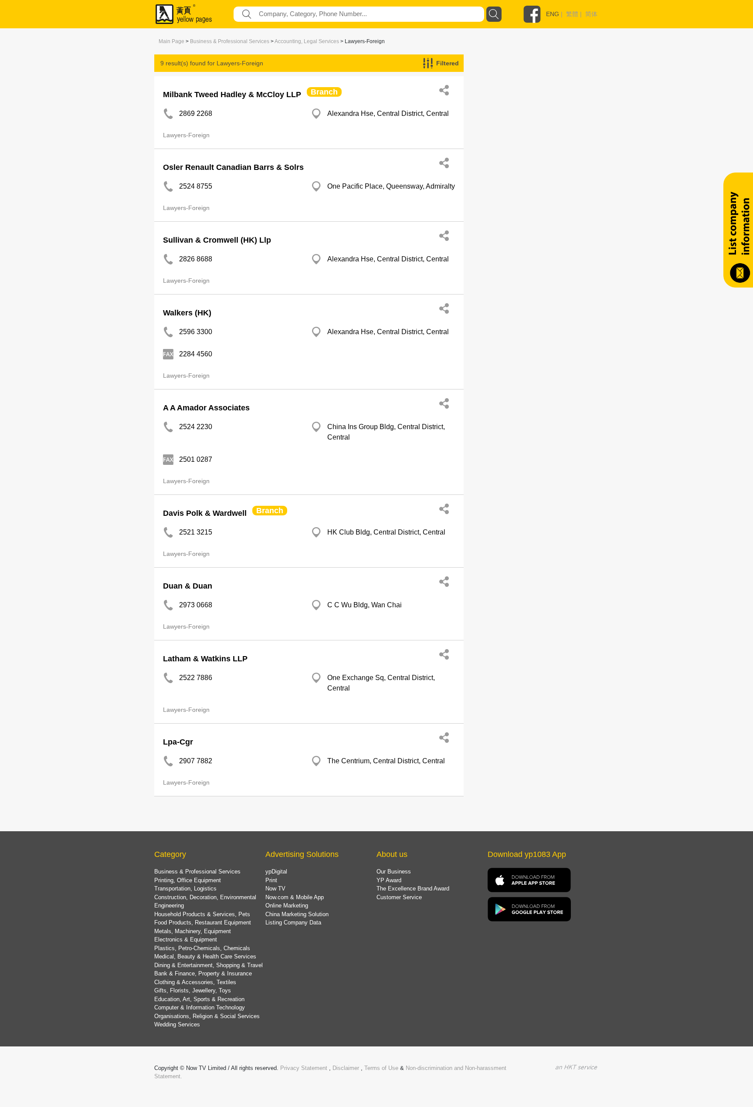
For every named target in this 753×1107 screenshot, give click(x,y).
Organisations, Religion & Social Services (207, 1016)
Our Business (393, 871)
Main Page (171, 41)
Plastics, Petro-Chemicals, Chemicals (202, 948)
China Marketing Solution (297, 914)
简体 (591, 13)
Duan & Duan (187, 586)
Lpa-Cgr (178, 742)
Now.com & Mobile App (294, 897)
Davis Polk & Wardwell (205, 513)
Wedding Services (177, 1024)
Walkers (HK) (187, 312)
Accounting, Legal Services (307, 41)
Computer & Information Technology (199, 1007)
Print (271, 880)
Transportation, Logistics (185, 888)
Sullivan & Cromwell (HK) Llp (217, 240)
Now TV (275, 888)
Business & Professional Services (229, 41)
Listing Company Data (293, 922)
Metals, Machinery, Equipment (192, 931)
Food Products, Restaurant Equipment (202, 922)
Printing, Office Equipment (187, 880)
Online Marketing (286, 905)
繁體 (572, 13)
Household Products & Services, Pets (202, 914)
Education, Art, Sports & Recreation (199, 999)
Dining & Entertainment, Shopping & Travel (208, 965)
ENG (552, 13)
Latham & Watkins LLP (205, 658)
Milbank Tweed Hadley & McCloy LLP (232, 94)
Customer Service (399, 897)
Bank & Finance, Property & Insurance (203, 973)
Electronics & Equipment (185, 939)
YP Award (388, 880)
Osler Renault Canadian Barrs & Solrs (233, 167)
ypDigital (276, 871)
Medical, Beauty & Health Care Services (205, 956)
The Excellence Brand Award (412, 888)
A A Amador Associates (206, 407)
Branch (324, 92)
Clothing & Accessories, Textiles (195, 982)
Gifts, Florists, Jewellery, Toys (192, 990)
